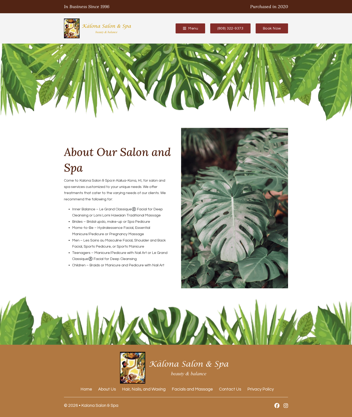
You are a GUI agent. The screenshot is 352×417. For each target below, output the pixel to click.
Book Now (272, 28)
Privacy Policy (260, 389)
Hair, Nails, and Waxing (144, 389)
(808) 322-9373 (230, 28)
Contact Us (230, 389)
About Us (107, 389)
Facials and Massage (192, 389)
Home (86, 389)
